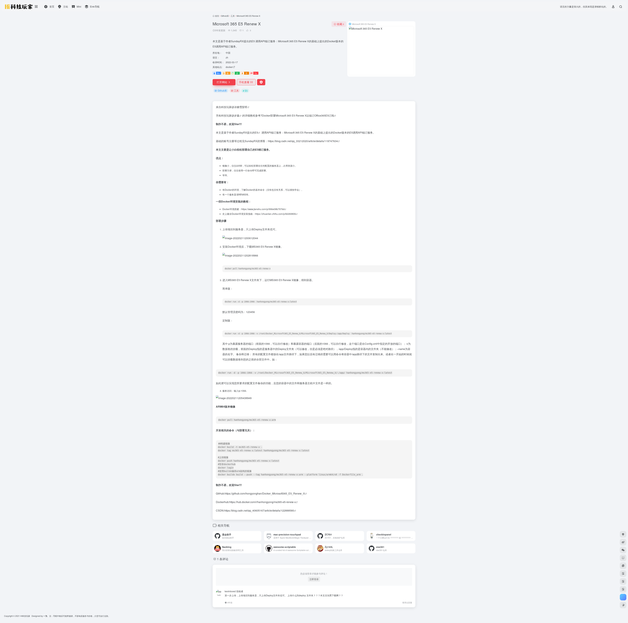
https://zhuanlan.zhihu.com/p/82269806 (275, 213)
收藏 (340, 24)
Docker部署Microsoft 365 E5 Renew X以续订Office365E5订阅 (298, 115)
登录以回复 (407, 602)
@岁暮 (235, 115)
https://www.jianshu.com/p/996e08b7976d (262, 209)
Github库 (225, 15)
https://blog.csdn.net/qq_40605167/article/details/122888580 (259, 510)
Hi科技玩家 (25, 615)
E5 (256, 132)
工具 (233, 15)
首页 (217, 15)
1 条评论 (222, 559)
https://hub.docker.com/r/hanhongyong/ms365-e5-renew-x (262, 502)
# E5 (245, 90)
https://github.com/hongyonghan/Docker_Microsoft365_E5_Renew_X (265, 493)
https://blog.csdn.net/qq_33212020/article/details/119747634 (303, 141)
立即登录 (314, 579)
